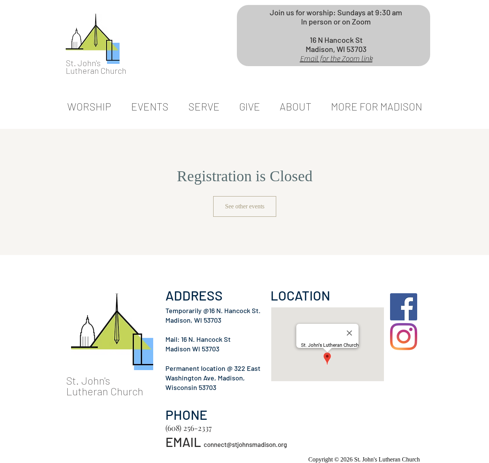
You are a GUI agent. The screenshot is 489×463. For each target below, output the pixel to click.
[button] (203, 106)
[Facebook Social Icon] (403, 306)
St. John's (83, 63)
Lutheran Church (96, 70)
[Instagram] (403, 336)
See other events (244, 206)
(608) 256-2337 (188, 427)
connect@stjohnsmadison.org (245, 444)
